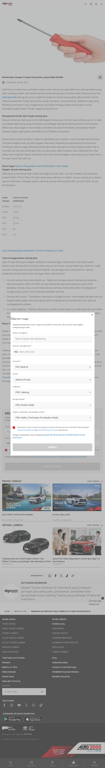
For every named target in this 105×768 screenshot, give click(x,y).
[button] (52, 314)
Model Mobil (19, 399)
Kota (15, 374)
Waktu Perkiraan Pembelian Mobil (29, 412)
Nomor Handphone (22, 346)
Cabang (17, 387)
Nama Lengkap (20, 333)
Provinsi (17, 361)
